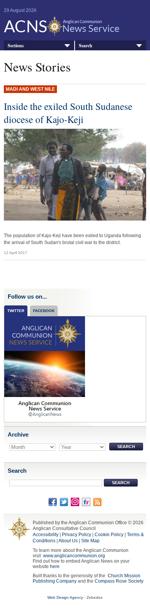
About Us (68, 540)
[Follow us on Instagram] (75, 501)
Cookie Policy (109, 534)
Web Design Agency (65, 597)
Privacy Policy (76, 534)
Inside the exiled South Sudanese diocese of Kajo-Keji (68, 113)
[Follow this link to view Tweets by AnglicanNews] (44, 368)
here (55, 566)
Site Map (90, 540)
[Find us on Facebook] (52, 501)
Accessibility (45, 534)
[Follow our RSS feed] (97, 501)
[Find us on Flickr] (86, 501)
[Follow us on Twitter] (64, 501)
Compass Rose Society (119, 581)
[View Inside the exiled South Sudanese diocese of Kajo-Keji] (75, 176)
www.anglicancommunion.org (74, 555)
